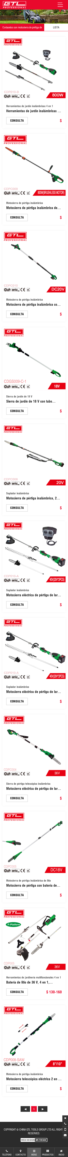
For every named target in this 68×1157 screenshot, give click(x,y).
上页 (25, 1109)
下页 (42, 1109)
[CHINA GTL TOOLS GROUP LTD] (14, 4)
